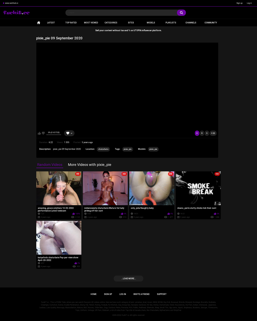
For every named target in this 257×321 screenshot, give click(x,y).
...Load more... (128, 278)
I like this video (39, 133)
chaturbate (103, 149)
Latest (51, 22)
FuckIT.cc (125, 315)
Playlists (171, 22)
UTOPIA (137, 30)
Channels (190, 22)
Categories (111, 22)
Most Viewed (91, 22)
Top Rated (71, 22)
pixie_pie (128, 149)
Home (38, 23)
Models (151, 22)
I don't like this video (43, 133)
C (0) (213, 133)
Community (210, 22)
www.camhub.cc (11, 3)
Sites (131, 22)
